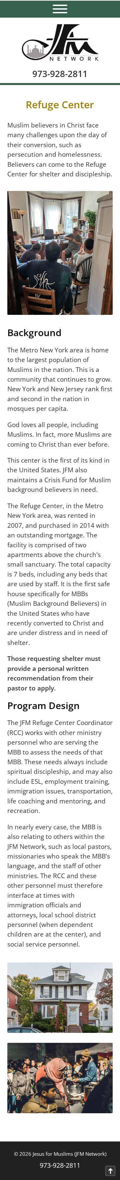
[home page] (60, 39)
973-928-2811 (60, 74)
